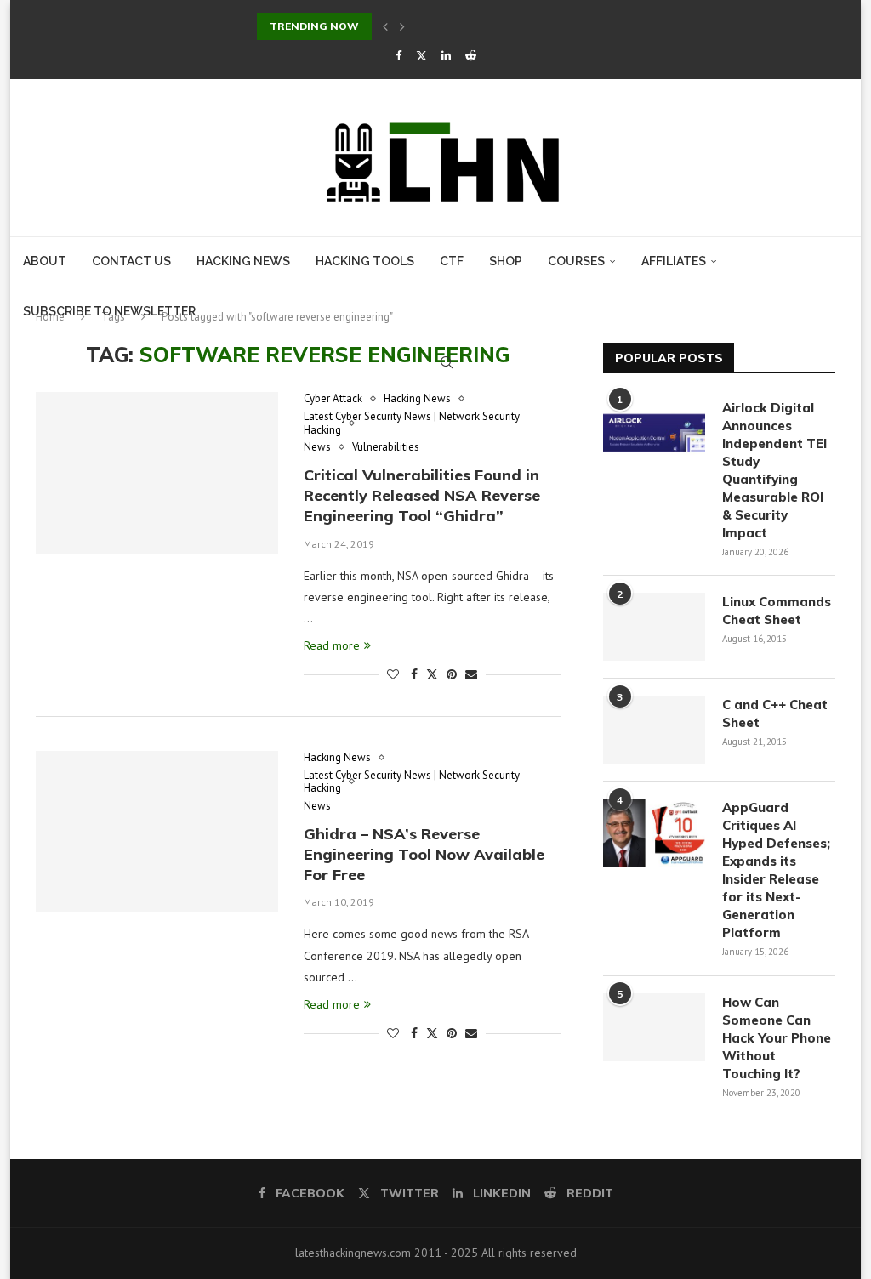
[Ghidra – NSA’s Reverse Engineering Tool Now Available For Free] (157, 831)
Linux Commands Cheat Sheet (776, 611)
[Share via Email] (471, 674)
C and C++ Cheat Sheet (775, 713)
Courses (576, 261)
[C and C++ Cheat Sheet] (654, 730)
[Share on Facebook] (414, 674)
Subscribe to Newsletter (109, 311)
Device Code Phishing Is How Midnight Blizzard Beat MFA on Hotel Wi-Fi (450, 26)
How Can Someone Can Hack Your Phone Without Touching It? (776, 1038)
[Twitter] (421, 55)
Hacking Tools (365, 261)
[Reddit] (470, 55)
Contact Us (131, 261)
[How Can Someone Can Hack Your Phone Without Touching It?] (654, 1027)
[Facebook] (398, 55)
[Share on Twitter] (432, 674)
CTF (452, 261)
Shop (505, 261)
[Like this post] (393, 674)
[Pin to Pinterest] (452, 674)
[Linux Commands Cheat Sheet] (654, 627)
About (44, 261)
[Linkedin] (446, 55)
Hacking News (243, 261)
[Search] (446, 362)
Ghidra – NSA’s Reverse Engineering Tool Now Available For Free (424, 854)
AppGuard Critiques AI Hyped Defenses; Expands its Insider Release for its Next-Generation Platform (776, 870)
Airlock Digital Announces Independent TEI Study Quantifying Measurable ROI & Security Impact (774, 470)
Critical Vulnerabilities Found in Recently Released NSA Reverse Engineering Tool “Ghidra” (422, 495)
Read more (332, 645)
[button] (385, 26)
